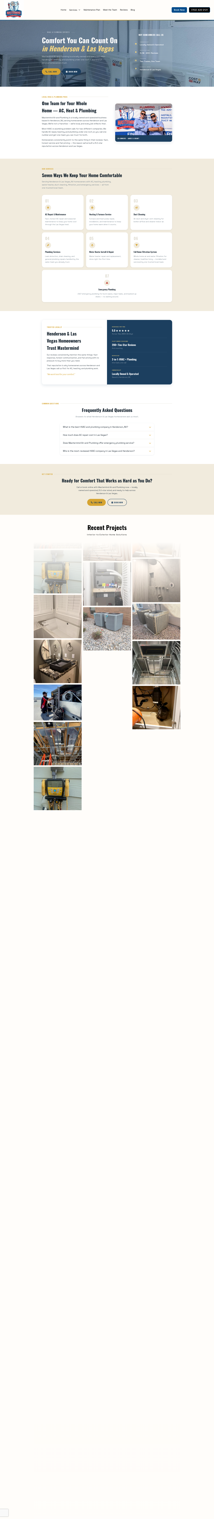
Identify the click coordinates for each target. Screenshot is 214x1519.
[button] (58, 555)
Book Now (179, 10)
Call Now (52, 71)
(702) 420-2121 (199, 10)
